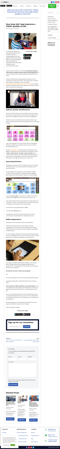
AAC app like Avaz (14, 149)
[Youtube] (56, 2)
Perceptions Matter (21, 402)
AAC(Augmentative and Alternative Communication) (18, 83)
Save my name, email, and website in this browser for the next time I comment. (21, 380)
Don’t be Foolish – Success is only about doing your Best (11, 403)
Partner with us (34, 441)
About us (33, 432)
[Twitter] (54, 2)
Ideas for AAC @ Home (21, 432)
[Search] (57, 6)
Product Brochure (35, 435)
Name (10, 356)
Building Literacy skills (22, 441)
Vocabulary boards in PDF (22, 435)
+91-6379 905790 (52, 431)
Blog (32, 438)
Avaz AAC (4, 432)
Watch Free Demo (52, 6)
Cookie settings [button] (6, 445)
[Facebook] (51, 2)
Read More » (10, 419)
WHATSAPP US (52, 429)
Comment (11, 362)
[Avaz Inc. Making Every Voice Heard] (5, 2)
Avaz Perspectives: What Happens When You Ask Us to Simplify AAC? (33, 404)
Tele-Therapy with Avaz (22, 438)
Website (30, 356)
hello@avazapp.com (53, 436)
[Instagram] (58, 2)
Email (19, 356)
